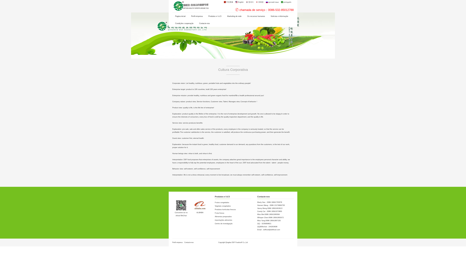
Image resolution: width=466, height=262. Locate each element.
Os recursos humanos (256, 16)
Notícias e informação (279, 16)
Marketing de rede (234, 16)
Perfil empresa (197, 16)
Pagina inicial (180, 16)
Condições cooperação (184, 23)
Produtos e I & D (214, 16)
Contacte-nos (204, 23)
